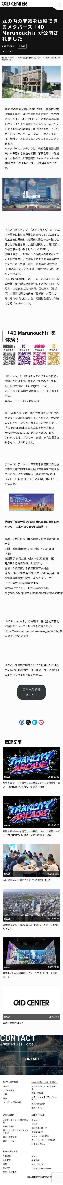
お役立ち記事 (37, 1131)
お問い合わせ (37, 1164)
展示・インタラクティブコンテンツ (15, 1131)
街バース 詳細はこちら (32, 692)
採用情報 (35, 1160)
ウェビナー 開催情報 (12, 1102)
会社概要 (7, 1160)
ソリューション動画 (40, 1135)
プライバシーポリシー (41, 1168)
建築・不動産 (9, 1126)
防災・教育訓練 (9, 1137)
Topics (4, 58)
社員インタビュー (39, 1143)
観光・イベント (9, 1140)
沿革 (5, 1164)
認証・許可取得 (9, 1172)
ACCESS (6, 1168)
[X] (28, 722)
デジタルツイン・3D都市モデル (16, 1121)
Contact (32, 1059)
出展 (5, 1094)
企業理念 (7, 1156)
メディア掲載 (8, 1090)
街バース (28, 163)
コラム (34, 1119)
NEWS (22, 46)
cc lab (34, 1123)
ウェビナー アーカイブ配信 (43, 1139)
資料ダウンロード (39, 1127)
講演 (5, 1098)
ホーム (34, 1156)
